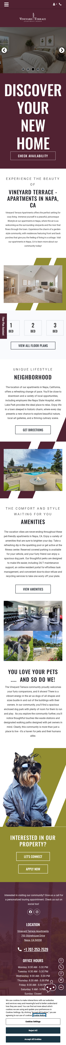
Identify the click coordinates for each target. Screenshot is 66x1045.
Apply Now (37, 868)
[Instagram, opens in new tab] (37, 912)
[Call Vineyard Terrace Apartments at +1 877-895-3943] (60, 4)
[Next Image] (61, 50)
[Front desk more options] (61, 987)
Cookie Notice (39, 1015)
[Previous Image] (4, 50)
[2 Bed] (33, 327)
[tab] (23, 69)
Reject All (33, 1030)
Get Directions (33, 429)
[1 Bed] (11, 327)
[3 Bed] (55, 327)
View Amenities (33, 589)
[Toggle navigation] (6, 4)
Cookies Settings (33, 1021)
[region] (33, 1020)
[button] (54, 4)
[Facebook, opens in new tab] (30, 912)
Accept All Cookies (33, 1039)
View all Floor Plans (33, 345)
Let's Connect (33, 856)
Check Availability (33, 155)
